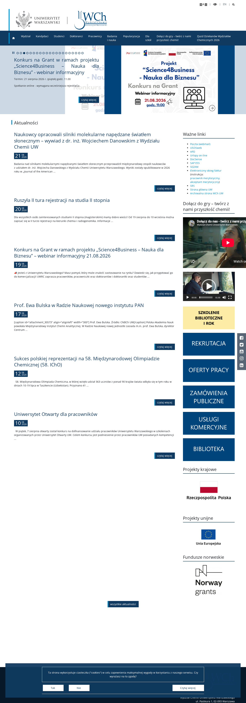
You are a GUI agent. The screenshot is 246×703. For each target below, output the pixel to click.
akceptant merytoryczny (204, 182)
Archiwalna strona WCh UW (206, 193)
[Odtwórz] (187, 297)
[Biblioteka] (209, 449)
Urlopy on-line (198, 155)
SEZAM (194, 166)
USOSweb (196, 148)
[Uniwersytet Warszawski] (38, 20)
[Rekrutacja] (209, 344)
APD (192, 151)
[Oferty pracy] (209, 370)
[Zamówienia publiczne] (209, 397)
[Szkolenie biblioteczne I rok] (209, 317)
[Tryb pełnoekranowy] (230, 297)
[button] (209, 286)
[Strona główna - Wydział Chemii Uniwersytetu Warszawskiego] (90, 20)
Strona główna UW (201, 189)
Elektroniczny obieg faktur (206, 170)
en (224, 4)
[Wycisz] (224, 297)
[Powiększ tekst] (201, 4)
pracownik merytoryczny (205, 178)
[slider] (206, 297)
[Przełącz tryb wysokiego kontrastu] (215, 4)
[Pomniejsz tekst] (206, 4)
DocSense (196, 159)
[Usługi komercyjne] (209, 423)
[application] (209, 286)
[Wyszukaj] (232, 4)
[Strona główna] (13, 38)
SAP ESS (195, 163)
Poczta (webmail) (200, 144)
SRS (192, 185)
